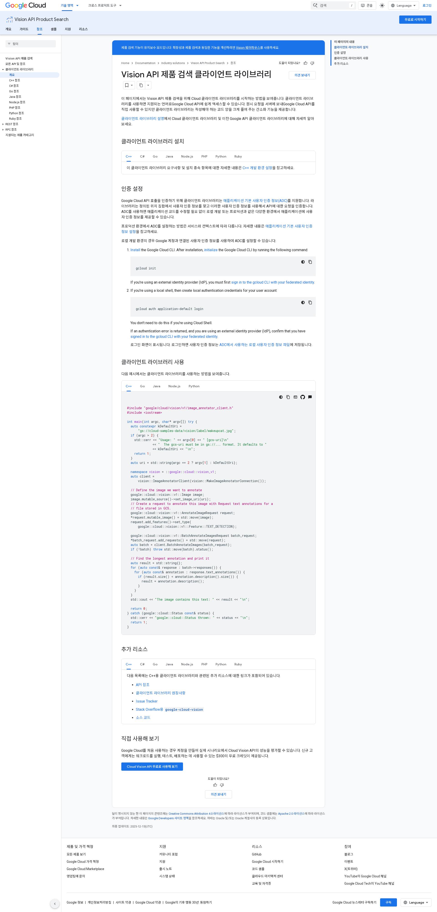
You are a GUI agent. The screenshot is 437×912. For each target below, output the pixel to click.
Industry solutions (173, 63)
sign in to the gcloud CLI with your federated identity (272, 282)
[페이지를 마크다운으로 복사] (141, 85)
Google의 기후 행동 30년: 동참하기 (188, 902)
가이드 (24, 29)
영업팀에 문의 (76, 876)
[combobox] (333, 5)
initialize (211, 250)
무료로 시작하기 (415, 20)
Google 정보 (75, 902)
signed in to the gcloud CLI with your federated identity (173, 336)
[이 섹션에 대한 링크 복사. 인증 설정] (147, 189)
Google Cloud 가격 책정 (83, 861)
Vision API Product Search (42, 19)
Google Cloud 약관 (148, 902)
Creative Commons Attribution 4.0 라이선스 (196, 813)
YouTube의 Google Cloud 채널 (365, 876)
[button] (29, 69)
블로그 (348, 854)
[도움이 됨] (305, 63)
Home (125, 63)
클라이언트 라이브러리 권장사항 (160, 693)
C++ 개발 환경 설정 (257, 168)
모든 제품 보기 (76, 854)
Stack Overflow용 (169, 709)
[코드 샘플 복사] (310, 262)
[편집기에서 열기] (295, 397)
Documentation (145, 63)
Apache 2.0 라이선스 (291, 813)
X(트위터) (351, 869)
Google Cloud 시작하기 (267, 861)
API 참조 (143, 685)
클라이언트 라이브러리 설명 (142, 118)
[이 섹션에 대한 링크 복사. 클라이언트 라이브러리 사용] (188, 362)
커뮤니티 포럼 (168, 854)
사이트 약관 (123, 902)
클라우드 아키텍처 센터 (267, 876)
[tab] (129, 156)
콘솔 (370, 5)
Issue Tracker (147, 701)
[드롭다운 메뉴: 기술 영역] (78, 5)
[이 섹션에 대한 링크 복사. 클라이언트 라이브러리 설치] (188, 142)
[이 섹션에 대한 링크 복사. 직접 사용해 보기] (165, 739)
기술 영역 (67, 5)
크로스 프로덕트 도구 (102, 5)
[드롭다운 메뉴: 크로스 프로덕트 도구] (121, 5)
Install (135, 250)
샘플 (54, 29)
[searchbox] (30, 43)
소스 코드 (143, 718)
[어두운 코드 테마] (303, 262)
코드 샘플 (258, 869)
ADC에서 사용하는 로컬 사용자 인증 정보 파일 (254, 345)
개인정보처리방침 (99, 902)
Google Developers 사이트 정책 (168, 818)
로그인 (427, 5)
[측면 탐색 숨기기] (54, 903)
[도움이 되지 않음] (312, 63)
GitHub (257, 854)
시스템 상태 (167, 876)
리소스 (83, 29)
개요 (8, 29)
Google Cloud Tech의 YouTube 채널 (369, 883)
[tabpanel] (218, 168)
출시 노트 (165, 869)
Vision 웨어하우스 (248, 47)
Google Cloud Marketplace (85, 869)
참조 (40, 29)
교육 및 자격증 (261, 883)
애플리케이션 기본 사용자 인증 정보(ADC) (255, 201)
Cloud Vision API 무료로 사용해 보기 (152, 767)
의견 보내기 (302, 75)
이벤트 (348, 861)
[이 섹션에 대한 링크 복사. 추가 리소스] (152, 650)
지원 (68, 29)
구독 (388, 902)
